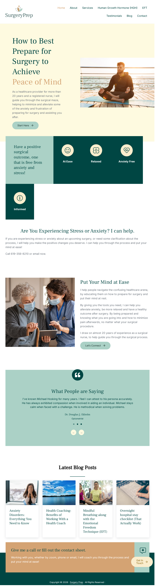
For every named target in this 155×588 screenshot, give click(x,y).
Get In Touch (139, 562)
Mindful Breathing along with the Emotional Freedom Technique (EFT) (95, 521)
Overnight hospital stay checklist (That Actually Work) (131, 517)
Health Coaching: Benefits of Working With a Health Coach (58, 517)
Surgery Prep (76, 582)
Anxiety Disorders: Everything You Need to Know (20, 517)
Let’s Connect (93, 345)
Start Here (23, 125)
